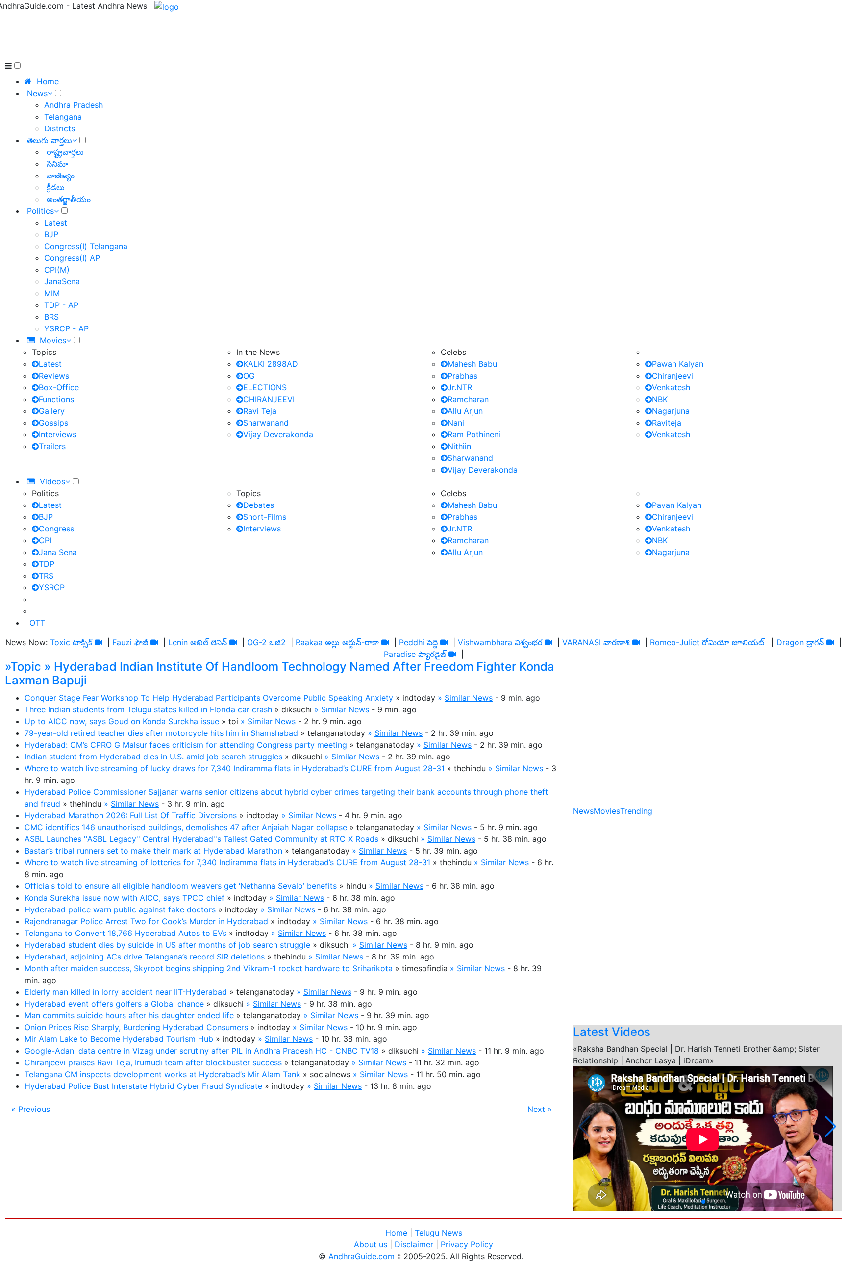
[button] (830, 1126)
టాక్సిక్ (82, 642)
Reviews (54, 375)
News (37, 93)
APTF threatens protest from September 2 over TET (689, 953)
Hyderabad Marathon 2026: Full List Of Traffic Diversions (131, 815)
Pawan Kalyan (677, 364)
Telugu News (438, 1232)
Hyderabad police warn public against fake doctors (120, 909)
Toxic (60, 642)
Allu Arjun (465, 411)
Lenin (178, 642)
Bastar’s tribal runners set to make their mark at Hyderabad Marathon (153, 851)
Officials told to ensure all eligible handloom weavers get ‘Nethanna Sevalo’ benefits (181, 886)
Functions (56, 399)
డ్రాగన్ (815, 642)
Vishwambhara (485, 642)
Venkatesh (671, 387)
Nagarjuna (671, 411)
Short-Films (264, 517)
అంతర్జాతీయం (67, 199)
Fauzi (122, 642)
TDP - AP (61, 305)
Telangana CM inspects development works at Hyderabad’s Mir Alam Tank (162, 1074)
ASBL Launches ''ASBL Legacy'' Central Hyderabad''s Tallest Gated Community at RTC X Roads (201, 839)
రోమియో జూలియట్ (734, 642)
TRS (46, 576)
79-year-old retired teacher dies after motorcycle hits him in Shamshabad (161, 733)
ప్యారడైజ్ (432, 654)
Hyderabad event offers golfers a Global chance (114, 1004)
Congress (56, 528)
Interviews (57, 434)
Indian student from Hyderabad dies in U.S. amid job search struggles (153, 756)
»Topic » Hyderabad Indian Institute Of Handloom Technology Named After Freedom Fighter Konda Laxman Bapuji (279, 673)
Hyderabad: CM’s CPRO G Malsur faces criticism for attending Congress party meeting (186, 745)
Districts (59, 128)
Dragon (790, 642)
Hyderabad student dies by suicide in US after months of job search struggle (167, 945)
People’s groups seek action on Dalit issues (673, 988)
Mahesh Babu (472, 364)
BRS (51, 317)
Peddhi (411, 642)
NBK (660, 399)
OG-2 (257, 642)
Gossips (53, 423)
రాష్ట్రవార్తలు (64, 152)
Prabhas (462, 375)
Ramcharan (468, 399)
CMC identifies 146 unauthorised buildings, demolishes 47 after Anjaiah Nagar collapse (186, 827)
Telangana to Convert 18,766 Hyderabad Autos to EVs (125, 933)
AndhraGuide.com (361, 1256)
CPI (45, 540)
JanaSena (62, 281)
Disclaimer (414, 1244)
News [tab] (583, 811)
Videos (50, 481)
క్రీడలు (54, 187)
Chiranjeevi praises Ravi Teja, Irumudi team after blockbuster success (153, 1062)
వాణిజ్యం (59, 175)
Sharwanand (266, 423)
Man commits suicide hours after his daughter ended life (129, 1015)
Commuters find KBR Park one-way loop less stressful (693, 847)
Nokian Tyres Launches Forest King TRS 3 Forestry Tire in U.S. (707, 929)
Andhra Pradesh (73, 105)
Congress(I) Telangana (85, 246)
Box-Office (59, 387)
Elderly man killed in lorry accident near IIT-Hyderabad (126, 992)
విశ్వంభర (528, 642)
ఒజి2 (277, 642)
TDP (46, 564)
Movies (50, 340)
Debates (258, 505)
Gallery (52, 411)
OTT (35, 623)
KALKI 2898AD (270, 364)
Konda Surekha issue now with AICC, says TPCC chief (124, 898)
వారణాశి (616, 642)
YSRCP (52, 587)
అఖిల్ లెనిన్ (208, 642)
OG (249, 375)
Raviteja (666, 423)
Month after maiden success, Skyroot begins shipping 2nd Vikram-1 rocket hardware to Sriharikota (209, 968)
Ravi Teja (259, 411)
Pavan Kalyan (676, 505)
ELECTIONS (265, 387)
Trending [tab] (636, 811)
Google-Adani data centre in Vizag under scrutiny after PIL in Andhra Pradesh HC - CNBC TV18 (202, 1051)
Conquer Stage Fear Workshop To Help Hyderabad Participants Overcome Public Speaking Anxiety (209, 698)
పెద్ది (432, 642)
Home (396, 1232)
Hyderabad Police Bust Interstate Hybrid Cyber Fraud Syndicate (143, 1086)
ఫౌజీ (141, 642)
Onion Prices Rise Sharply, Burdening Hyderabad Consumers (136, 1027)
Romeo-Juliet (674, 642)
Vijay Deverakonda (278, 434)
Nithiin (459, 446)
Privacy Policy (467, 1244)
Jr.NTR (460, 387)
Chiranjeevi (672, 375)
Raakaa (309, 642)
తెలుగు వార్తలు (49, 140)
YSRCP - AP (66, 328)
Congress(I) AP (72, 258)
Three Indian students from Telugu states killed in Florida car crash (148, 709)
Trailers (52, 446)
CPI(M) (57, 270)
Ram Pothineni (474, 434)
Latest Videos (611, 1032)
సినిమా (56, 164)
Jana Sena (58, 552)
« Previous (30, 1109)
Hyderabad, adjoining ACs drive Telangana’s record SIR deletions (145, 956)
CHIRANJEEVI (269, 399)
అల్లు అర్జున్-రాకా (352, 642)
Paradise (400, 654)
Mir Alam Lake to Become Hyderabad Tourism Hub (119, 1039)
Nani (456, 423)
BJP (51, 234)
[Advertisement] (183, 35)
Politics (40, 211)
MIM (52, 293)
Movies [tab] (607, 811)
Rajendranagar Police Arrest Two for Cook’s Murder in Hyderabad (146, 921)
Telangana (63, 117)
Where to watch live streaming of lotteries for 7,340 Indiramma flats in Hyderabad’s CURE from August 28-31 (227, 862)
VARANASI (581, 642)
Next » (539, 1109)
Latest (55, 222)
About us (370, 1244)
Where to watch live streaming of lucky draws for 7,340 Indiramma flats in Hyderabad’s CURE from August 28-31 (235, 768)
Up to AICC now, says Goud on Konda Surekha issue (122, 721)
